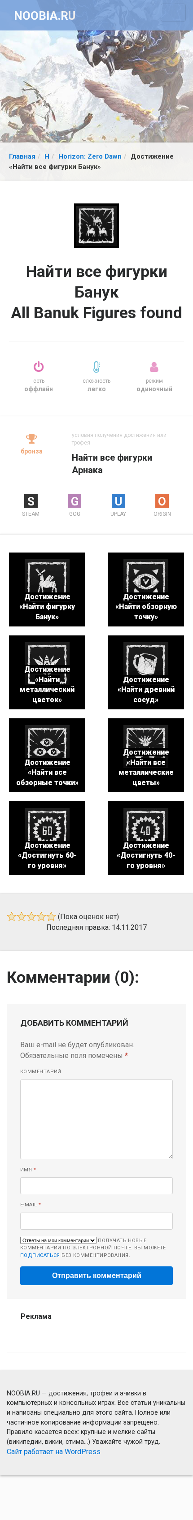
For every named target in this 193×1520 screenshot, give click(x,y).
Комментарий (40, 1072)
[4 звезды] (41, 916)
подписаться (40, 1255)
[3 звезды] (31, 916)
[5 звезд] (51, 916)
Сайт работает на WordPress (54, 1451)
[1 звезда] (12, 916)
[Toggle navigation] (173, 13)
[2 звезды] (21, 916)
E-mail (30, 1205)
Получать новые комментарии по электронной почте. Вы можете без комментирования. (93, 1248)
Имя (28, 1170)
